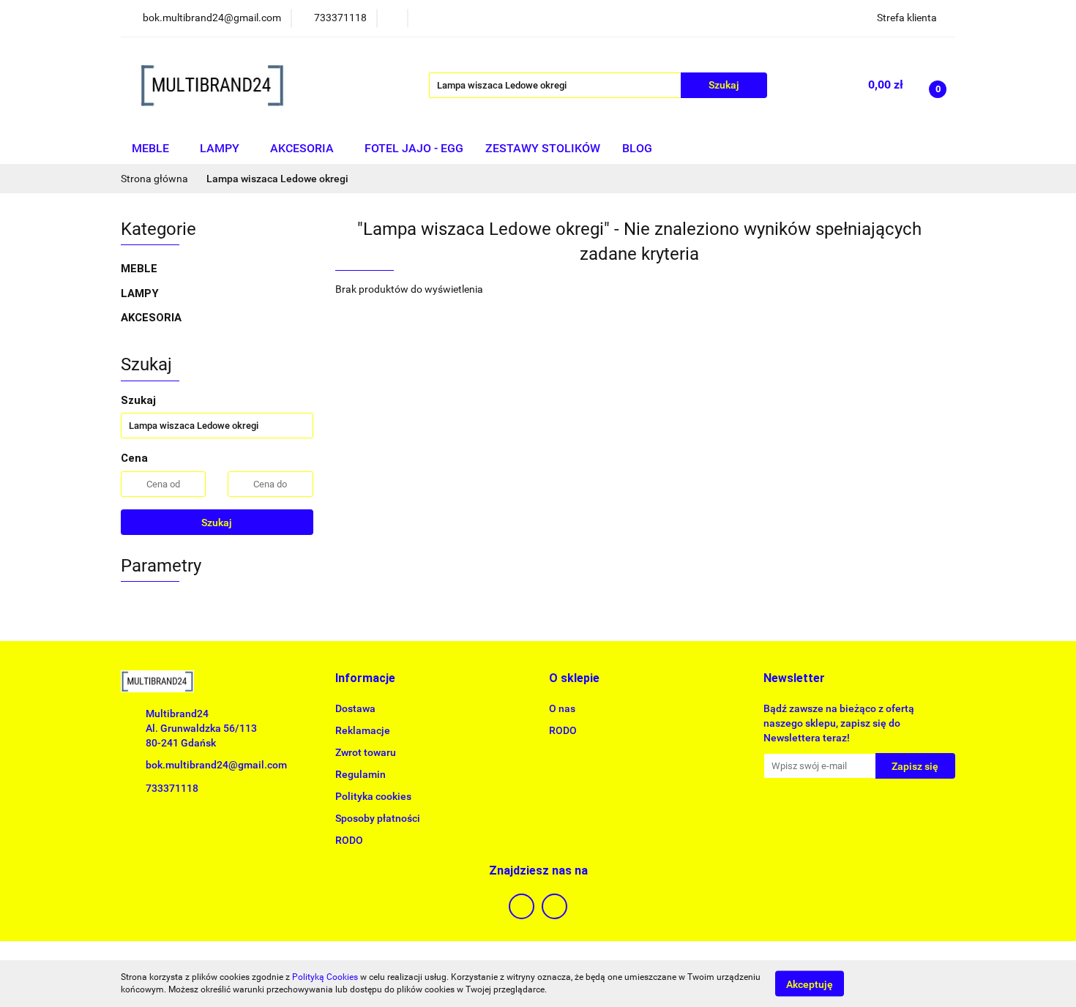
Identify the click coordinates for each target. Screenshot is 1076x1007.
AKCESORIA (303, 148)
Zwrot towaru (365, 752)
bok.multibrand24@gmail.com (216, 765)
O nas (562, 708)
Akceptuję (809, 983)
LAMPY (221, 148)
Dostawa (355, 708)
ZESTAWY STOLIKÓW (542, 148)
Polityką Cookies (325, 977)
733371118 (172, 788)
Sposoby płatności (377, 818)
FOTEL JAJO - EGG (414, 148)
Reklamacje (362, 730)
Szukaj (216, 522)
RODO (349, 840)
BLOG (637, 148)
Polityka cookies (373, 796)
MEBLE (152, 148)
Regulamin (360, 774)
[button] (365, 678)
